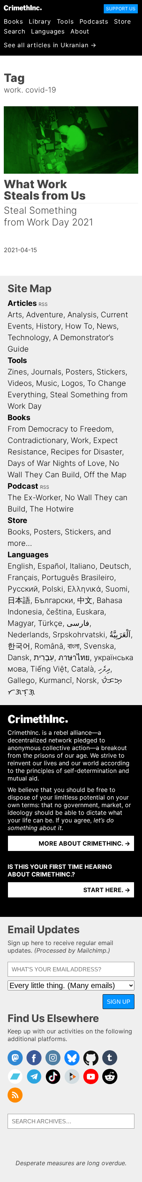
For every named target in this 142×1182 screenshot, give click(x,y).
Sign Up (118, 1001)
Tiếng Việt (48, 668)
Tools (65, 21)
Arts (15, 314)
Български (53, 600)
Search (14, 31)
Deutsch (114, 566)
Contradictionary (37, 440)
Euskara (90, 611)
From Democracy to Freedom (60, 428)
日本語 (19, 600)
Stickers (111, 371)
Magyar (21, 623)
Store (122, 21)
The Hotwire (52, 508)
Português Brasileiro (78, 577)
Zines (17, 371)
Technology (28, 337)
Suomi (116, 588)
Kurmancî (55, 680)
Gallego (21, 680)
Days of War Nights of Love (56, 463)
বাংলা (73, 646)
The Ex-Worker (34, 497)
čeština (59, 611)
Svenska (99, 646)
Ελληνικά (84, 588)
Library (40, 21)
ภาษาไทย (74, 657)
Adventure (44, 314)
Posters (79, 371)
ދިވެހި (104, 668)
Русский (23, 588)
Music (46, 383)
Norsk (86, 680)
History (48, 326)
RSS (43, 304)
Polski (52, 588)
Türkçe (50, 623)
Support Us (121, 8)
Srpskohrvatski (79, 634)
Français (22, 577)
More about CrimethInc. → (84, 843)
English (20, 566)
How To (78, 326)
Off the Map (105, 474)
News (107, 326)
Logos (72, 383)
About (79, 31)
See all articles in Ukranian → (50, 45)
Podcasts (94, 21)
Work (80, 440)
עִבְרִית (44, 657)
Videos (20, 383)
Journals (46, 371)
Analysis (82, 314)
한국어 (19, 646)
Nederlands (28, 634)
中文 (84, 600)
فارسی (78, 623)
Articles (22, 303)
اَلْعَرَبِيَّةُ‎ (120, 634)
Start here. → (106, 890)
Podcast (23, 486)
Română (48, 646)
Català (82, 668)
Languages (48, 31)
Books (13, 21)
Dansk (19, 657)
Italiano (82, 566)
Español (51, 566)
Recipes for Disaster (86, 451)
